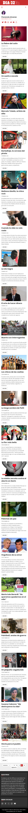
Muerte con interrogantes (14, 328)
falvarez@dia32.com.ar (6, 18)
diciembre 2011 (6, 374)
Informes (4, 368)
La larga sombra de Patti (14, 398)
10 (16, 765)
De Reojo (4, 39)
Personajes (5, 107)
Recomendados (6, 72)
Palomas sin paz (14, 509)
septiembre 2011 (6, 638)
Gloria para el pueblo (14, 733)
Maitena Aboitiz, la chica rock (14, 180)
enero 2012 (5, 271)
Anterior (5, 765)
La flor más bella (14, 432)
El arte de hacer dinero (14, 293)
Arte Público (5, 740)
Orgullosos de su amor (14, 545)
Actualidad (5, 224)
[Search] (25, 7)
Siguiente (14, 767)
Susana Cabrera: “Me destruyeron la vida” (14, 694)
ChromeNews (9, 811)
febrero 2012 (5, 155)
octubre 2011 (6, 557)
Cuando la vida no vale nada (14, 218)
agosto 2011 (5, 746)
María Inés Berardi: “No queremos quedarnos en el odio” (14, 584)
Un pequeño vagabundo (14, 660)
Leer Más (4, 56)
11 (19, 765)
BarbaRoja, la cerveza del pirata (14, 140)
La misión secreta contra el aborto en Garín (14, 468)
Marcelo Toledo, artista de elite (14, 101)
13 (24, 765)
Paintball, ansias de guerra (14, 625)
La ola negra (14, 258)
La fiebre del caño (14, 33)
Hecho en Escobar (6, 146)
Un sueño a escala (14, 66)
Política (4, 404)
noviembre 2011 (6, 444)
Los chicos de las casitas (14, 362)
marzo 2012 (5, 46)
